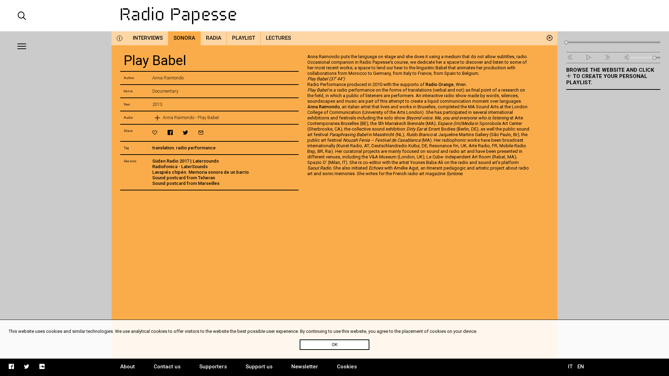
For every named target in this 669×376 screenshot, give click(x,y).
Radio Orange (439, 84)
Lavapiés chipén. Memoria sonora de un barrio (200, 172)
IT (570, 366)
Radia (213, 38)
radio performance (196, 147)
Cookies (347, 366)
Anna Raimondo (323, 106)
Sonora (184, 38)
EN (580, 366)
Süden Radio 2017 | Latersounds (185, 161)
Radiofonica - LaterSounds (180, 166)
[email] (200, 132)
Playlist (243, 38)
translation (163, 147)
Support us (259, 366)
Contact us (167, 366)
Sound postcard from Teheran (183, 177)
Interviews (148, 38)
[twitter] (185, 132)
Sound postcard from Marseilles (186, 183)
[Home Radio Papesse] (335, 15)
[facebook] (170, 132)
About (127, 366)
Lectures (278, 38)
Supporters (213, 366)
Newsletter (304, 366)
